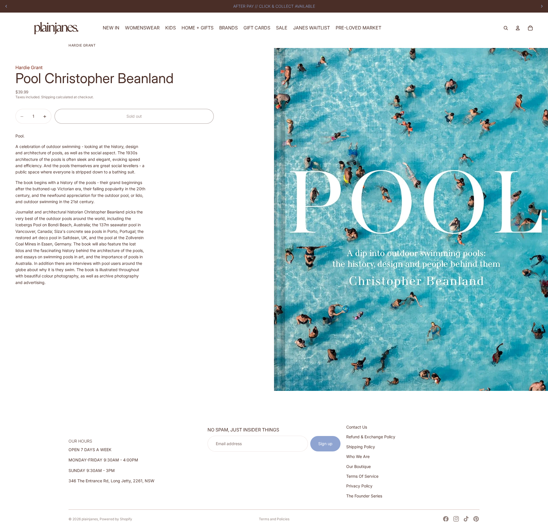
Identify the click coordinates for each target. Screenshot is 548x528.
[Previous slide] (6, 6)
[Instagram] (456, 518)
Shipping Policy (360, 446)
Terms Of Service (362, 476)
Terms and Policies (274, 519)
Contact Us (356, 427)
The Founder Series (364, 495)
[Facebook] (445, 518)
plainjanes (90, 519)
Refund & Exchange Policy (370, 437)
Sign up (325, 443)
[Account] (517, 28)
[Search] (505, 28)
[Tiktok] (466, 518)
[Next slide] (541, 6)
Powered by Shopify (116, 519)
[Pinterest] (476, 518)
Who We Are (358, 456)
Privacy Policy (359, 486)
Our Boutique (358, 466)
